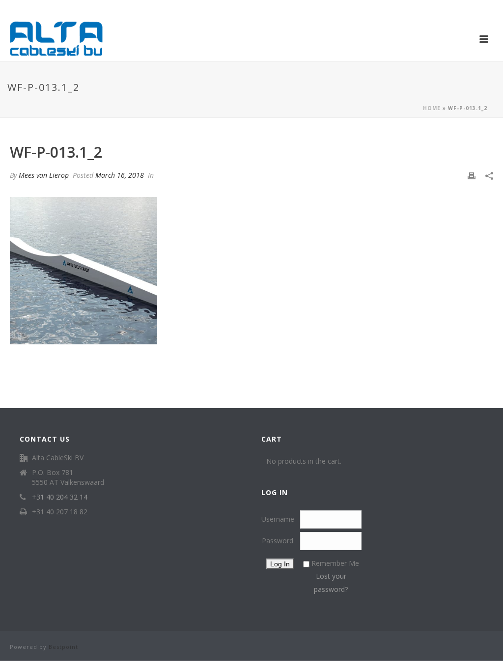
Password (277, 540)
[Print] (471, 175)
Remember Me (335, 563)
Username (277, 519)
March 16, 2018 (119, 175)
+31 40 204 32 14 (59, 497)
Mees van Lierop (44, 175)
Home (432, 108)
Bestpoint (63, 646)
